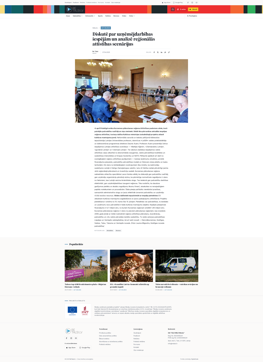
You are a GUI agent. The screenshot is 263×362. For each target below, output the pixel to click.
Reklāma (82, 2)
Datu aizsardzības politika (108, 336)
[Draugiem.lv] (165, 52)
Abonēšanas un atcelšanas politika (110, 341)
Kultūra (108, 16)
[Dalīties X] (157, 52)
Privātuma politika (105, 333)
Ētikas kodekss (104, 339)
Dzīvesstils (89, 16)
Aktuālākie (106, 28)
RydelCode (194, 359)
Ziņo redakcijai (115, 2)
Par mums (101, 2)
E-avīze (183, 9)
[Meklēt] (173, 9)
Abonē (194, 9)
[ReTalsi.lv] (75, 9)
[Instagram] (192, 2)
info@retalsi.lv (172, 343)
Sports (100, 16)
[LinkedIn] (161, 52)
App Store (167, 2)
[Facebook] (188, 2)
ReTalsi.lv (72, 359)
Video (124, 16)
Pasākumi (76, 2)
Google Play (179, 2)
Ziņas (68, 16)
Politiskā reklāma (91, 2)
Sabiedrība (77, 16)
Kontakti (107, 2)
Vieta (131, 16)
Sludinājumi (68, 2)
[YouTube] (196, 2)
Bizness (116, 16)
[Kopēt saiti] (169, 52)
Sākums (95, 28)
